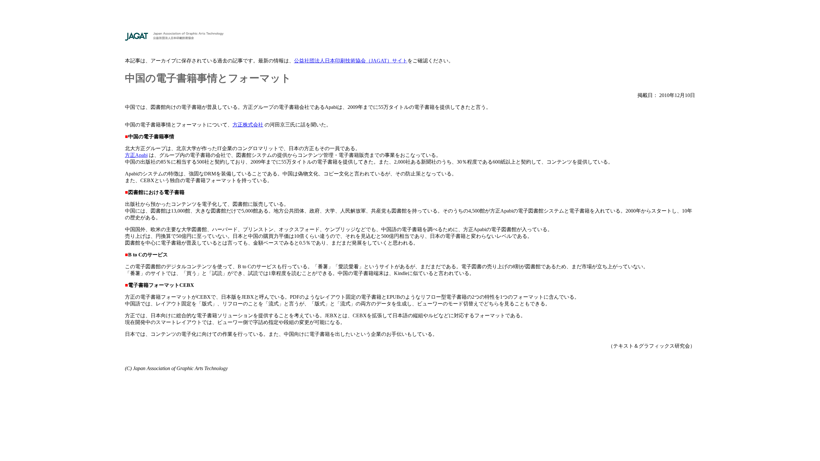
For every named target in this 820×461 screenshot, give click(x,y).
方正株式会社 (248, 124)
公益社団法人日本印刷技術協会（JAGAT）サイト (350, 60)
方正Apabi (136, 155)
